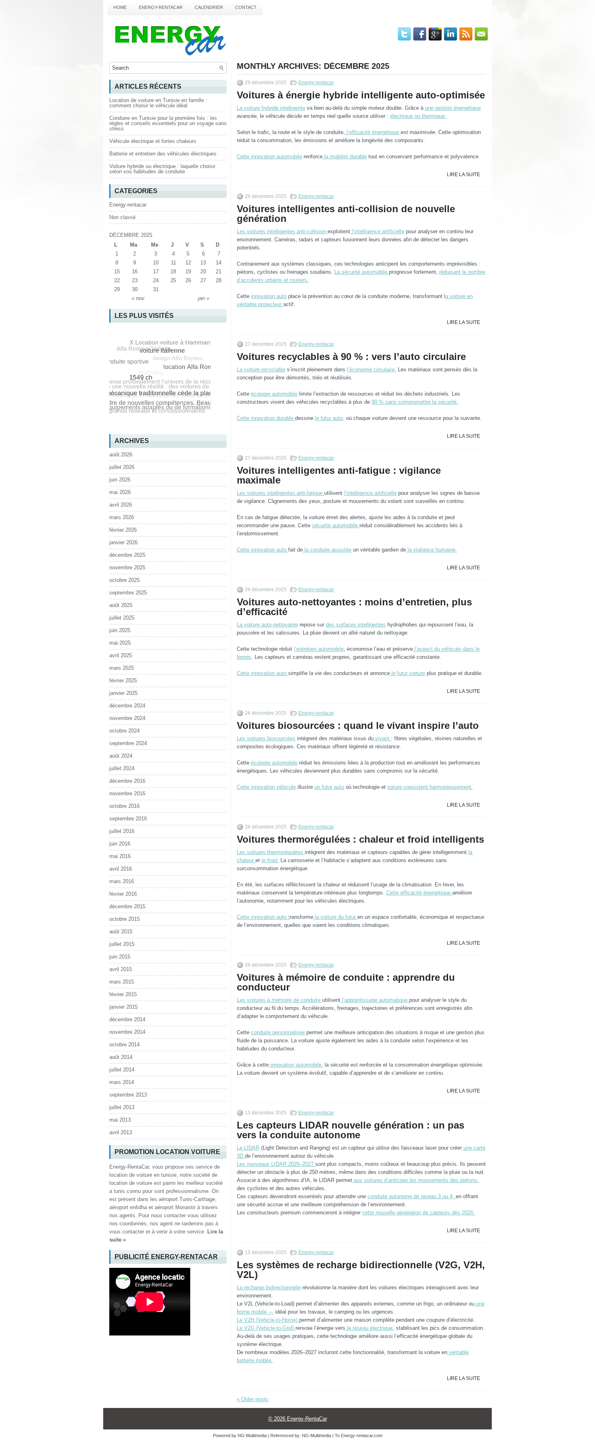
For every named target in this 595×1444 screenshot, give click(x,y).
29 (117, 289)
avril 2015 (120, 969)
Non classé (122, 217)
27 (203, 280)
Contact (246, 7)
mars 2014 (121, 1082)
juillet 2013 (121, 1107)
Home (120, 7)
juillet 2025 (121, 618)
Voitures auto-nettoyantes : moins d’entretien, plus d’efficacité (354, 606)
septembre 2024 (128, 743)
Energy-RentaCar (161, 7)
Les (281, 231)
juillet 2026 (121, 467)
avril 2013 (120, 1132)
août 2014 (120, 1057)
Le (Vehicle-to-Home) (268, 1320)
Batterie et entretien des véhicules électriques (163, 154)
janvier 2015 (123, 1007)
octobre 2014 (124, 1044)
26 (188, 280)
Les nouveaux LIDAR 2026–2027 (276, 1164)
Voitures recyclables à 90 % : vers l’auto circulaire (351, 356)
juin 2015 (119, 957)
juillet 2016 (121, 831)
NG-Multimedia (316, 1435)
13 (203, 263)
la (345, 156)
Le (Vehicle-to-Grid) (266, 1328)
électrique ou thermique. (418, 116)
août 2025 (120, 605)
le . (270, 860)
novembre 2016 (127, 793)
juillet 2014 (121, 1070)
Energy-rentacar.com (361, 1435)
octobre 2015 (124, 919)
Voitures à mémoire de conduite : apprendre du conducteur (346, 982)
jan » (203, 298)
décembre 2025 (127, 555)
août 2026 (120, 455)
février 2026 (123, 530)
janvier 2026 (123, 542)
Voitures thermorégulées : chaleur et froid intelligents (360, 839)
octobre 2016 (124, 806)
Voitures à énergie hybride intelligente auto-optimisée (361, 94)
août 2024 (120, 756)
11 (173, 263)
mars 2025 (121, 668)
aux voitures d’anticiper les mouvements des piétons (414, 1180)
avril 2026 (120, 505)
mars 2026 (121, 517)
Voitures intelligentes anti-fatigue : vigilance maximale (339, 475)
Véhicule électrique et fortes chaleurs (152, 141)
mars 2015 (121, 982)
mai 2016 (120, 856)
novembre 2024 (127, 718)
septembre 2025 (128, 593)
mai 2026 (120, 492)
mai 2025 (120, 643)
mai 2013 (120, 1120)
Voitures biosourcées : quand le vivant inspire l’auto (358, 725)
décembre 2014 (127, 1019)
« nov (138, 298)
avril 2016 (120, 869)
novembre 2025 (127, 567)
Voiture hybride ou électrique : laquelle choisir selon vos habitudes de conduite (162, 169)
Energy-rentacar (316, 82)
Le (248, 1148)
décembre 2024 (127, 706)
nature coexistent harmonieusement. (430, 787)
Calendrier (209, 7)
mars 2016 (121, 881)
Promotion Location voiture (167, 1151)
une (453, 108)
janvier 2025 (123, 693)
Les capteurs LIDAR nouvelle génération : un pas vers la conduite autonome (350, 1130)
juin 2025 (119, 630)
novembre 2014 (127, 1032)
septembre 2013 (128, 1095)
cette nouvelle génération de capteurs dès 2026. (418, 1213)
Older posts (252, 1399)
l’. (371, 369)
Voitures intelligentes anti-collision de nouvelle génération (346, 213)
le (407, 673)
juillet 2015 (121, 944)
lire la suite (463, 174)
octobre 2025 (124, 580)
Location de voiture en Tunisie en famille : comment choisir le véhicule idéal (158, 103)
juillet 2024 (121, 768)
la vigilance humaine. (431, 550)
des (356, 625)
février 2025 (123, 680)
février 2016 (123, 894)
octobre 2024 (124, 731)
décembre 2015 (127, 906)
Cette (269, 156)
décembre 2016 (127, 781)
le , (329, 418)
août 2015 (120, 932)
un (329, 787)
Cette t (263, 917)
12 (188, 263)
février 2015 (123, 994)
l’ (372, 132)
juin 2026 (119, 480)
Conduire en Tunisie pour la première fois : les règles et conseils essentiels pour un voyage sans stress (168, 123)
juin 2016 (119, 844)
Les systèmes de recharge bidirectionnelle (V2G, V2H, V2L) (361, 1269)
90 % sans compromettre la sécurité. (415, 402)
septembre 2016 (128, 819)
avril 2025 (120, 655)
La (271, 108)
